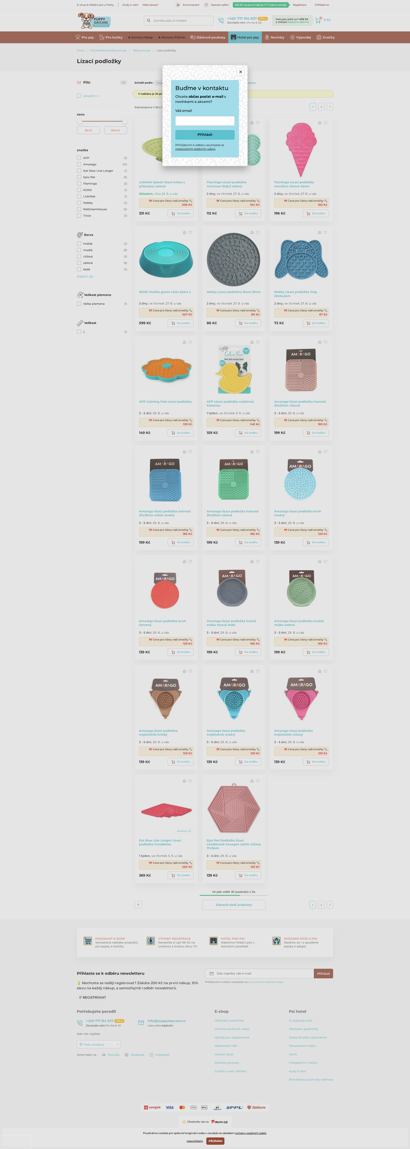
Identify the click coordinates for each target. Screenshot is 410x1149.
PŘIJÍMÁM (215, 1141)
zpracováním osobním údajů (195, 149)
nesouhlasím (195, 1141)
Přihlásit (205, 135)
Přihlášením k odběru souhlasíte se (199, 147)
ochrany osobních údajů (250, 1133)
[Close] (240, 72)
